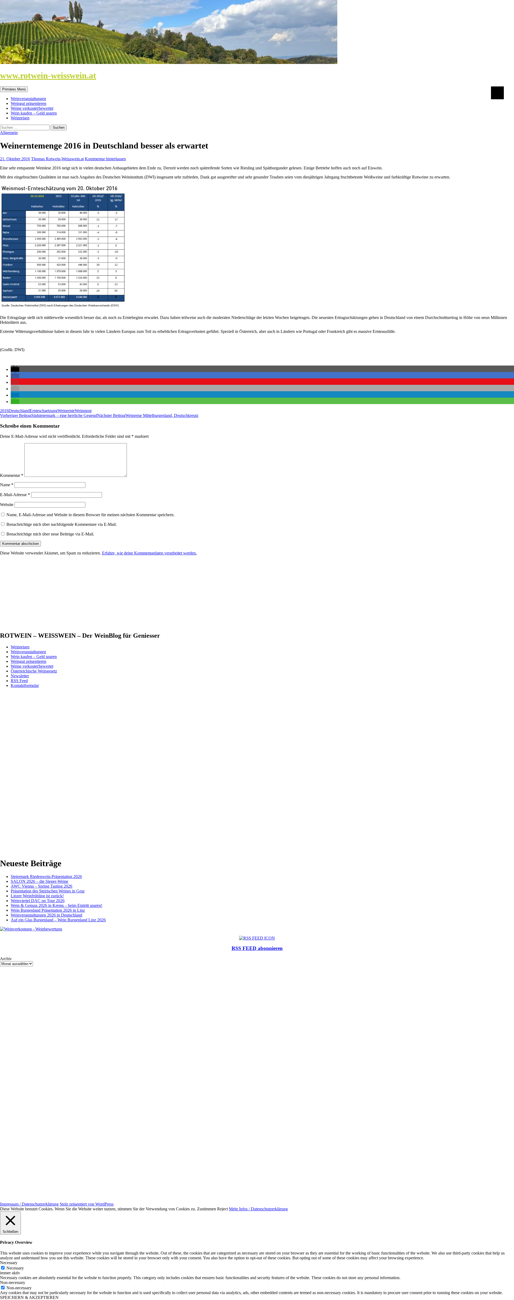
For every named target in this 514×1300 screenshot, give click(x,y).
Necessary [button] (8, 1262)
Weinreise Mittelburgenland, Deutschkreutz (147, 415)
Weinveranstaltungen (28, 98)
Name (6, 484)
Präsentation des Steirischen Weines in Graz (48, 891)
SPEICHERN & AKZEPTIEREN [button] (29, 1297)
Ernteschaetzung (44, 410)
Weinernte (66, 410)
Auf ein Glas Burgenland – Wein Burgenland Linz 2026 (58, 920)
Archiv (6, 958)
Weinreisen (20, 118)
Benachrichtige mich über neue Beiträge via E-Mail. (50, 534)
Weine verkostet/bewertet (32, 108)
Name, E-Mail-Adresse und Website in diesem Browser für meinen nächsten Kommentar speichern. (90, 514)
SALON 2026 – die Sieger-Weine (39, 881)
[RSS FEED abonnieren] (257, 938)
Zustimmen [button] (206, 1209)
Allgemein (9, 132)
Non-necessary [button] (12, 1282)
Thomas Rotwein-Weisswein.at (57, 159)
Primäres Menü (14, 89)
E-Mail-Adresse (15, 494)
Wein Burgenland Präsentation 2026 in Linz (48, 910)
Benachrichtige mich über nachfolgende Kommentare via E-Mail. (61, 524)
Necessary (15, 1268)
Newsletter (20, 676)
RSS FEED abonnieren (257, 948)
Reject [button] (222, 1209)
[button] (15, 369)
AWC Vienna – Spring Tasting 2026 (41, 886)
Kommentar (11, 475)
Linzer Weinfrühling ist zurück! (37, 896)
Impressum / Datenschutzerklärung (29, 1204)
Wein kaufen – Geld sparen (34, 113)
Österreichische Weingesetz (34, 671)
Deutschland (19, 410)
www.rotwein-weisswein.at (48, 75)
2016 (4, 410)
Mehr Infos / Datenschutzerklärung (258, 1209)
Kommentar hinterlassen (105, 159)
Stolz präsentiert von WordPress (87, 1204)
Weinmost (83, 410)
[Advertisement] (41, 593)
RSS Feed (19, 680)
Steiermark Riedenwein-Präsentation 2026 (46, 876)
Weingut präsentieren (28, 103)
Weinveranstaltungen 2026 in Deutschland (46, 915)
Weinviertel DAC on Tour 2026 (38, 900)
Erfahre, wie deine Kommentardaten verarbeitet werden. (149, 553)
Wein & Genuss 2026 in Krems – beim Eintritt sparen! (56, 905)
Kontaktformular (25, 685)
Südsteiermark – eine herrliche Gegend (48, 415)
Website (6, 504)
